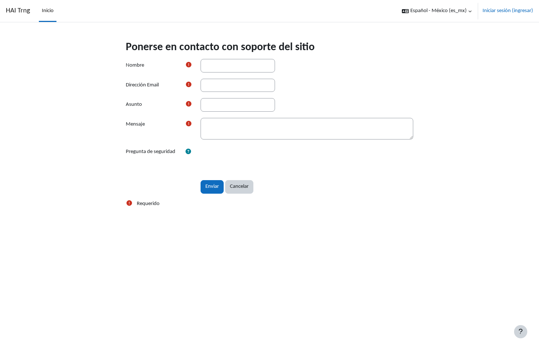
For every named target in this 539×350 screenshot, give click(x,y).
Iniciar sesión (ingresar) (508, 11)
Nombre (135, 65)
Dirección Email (142, 85)
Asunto (134, 104)
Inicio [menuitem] (48, 11)
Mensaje (135, 124)
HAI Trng (18, 10)
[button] (436, 11)
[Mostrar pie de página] (520, 331)
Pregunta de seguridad (150, 151)
